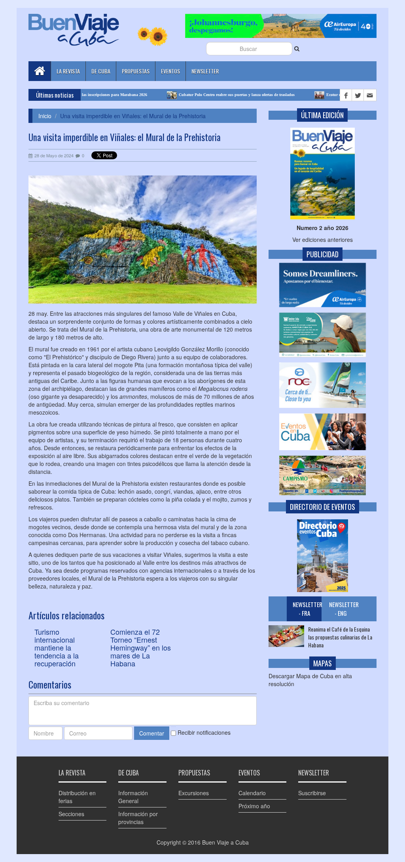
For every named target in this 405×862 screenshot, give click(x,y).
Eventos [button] (170, 71)
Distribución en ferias (77, 797)
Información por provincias (138, 818)
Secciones (71, 814)
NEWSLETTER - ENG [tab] (343, 608)
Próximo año (254, 806)
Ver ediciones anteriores (322, 239)
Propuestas (136, 71)
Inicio (44, 116)
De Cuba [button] (100, 71)
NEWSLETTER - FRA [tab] (307, 608)
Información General (133, 797)
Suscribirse (312, 793)
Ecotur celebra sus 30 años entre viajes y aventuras (343, 94)
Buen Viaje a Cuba (225, 842)
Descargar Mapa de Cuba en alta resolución (310, 680)
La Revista (68, 71)
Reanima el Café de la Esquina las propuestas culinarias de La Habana (340, 637)
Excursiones (193, 793)
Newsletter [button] (205, 71)
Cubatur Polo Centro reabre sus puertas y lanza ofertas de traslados (210, 94)
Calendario (252, 793)
